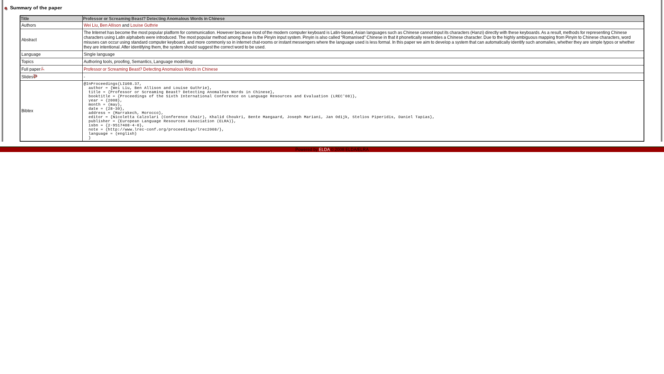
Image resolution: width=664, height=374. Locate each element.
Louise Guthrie (144, 25)
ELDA (324, 149)
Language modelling (173, 61)
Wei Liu (91, 25)
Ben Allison (110, 25)
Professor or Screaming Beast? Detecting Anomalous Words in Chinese (151, 69)
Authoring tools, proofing (107, 61)
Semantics (141, 61)
